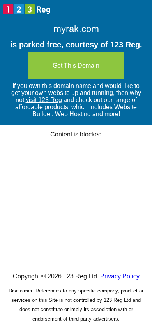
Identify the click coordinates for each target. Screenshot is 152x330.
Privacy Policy (120, 276)
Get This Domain (76, 65)
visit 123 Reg (44, 100)
